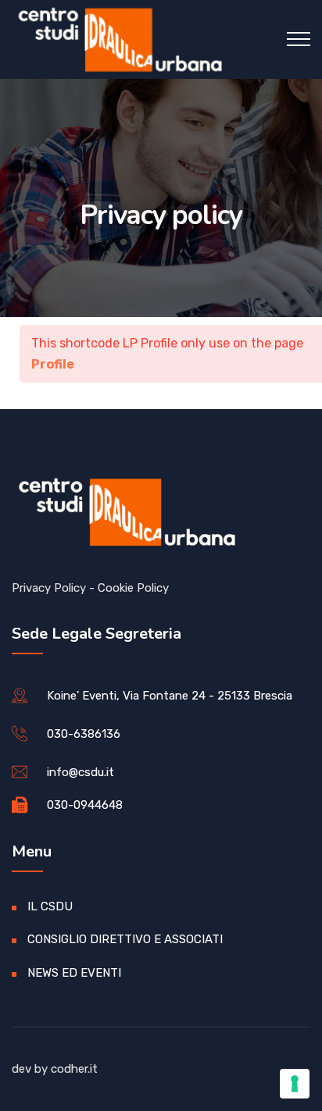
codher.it (74, 1069)
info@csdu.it (80, 772)
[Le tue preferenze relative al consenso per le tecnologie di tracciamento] (294, 1084)
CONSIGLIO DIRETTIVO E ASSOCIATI (125, 939)
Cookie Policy (133, 588)
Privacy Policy (49, 588)
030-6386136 (83, 734)
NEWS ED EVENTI (74, 973)
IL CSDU (50, 906)
